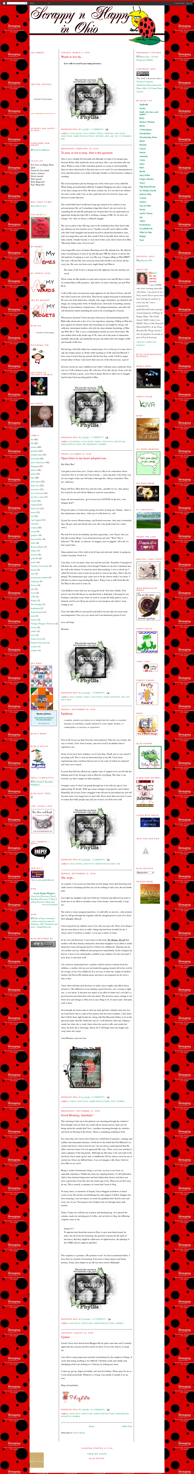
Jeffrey (34, 550)
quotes (33, 562)
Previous (39, 720)
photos (34, 470)
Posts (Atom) (79, 1432)
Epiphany (67, 713)
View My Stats (97, 1453)
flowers (34, 585)
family (33, 500)
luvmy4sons (145, 224)
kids (32, 477)
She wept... (68, 877)
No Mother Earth (147, 190)
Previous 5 (45, 899)
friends (34, 569)
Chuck (142, 148)
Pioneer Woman (147, 121)
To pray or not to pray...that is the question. (87, 153)
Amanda (143, 156)
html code (35, 508)
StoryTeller (144, 175)
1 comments (98, 860)
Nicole (142, 209)
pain (33, 588)
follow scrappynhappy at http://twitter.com (43, 113)
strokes (34, 619)
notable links (36, 454)
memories (35, 489)
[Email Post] (106, 129)
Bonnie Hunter (37, 546)
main (33, 615)
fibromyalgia (36, 604)
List (45, 718)
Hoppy (34, 600)
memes (34, 447)
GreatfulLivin (146, 228)
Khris (142, 140)
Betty (141, 118)
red (32, 516)
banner (34, 627)
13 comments (97, 1410)
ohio (33, 573)
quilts (33, 473)
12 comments (99, 1319)
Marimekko (145, 133)
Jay (141, 217)
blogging (35, 466)
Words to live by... (72, 57)
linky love (35, 485)
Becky (142, 125)
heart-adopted (37, 612)
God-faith (35, 458)
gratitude (34, 450)
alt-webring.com (43, 723)
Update (65, 1337)
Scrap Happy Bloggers (44, 893)
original (34, 504)
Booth (142, 171)
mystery (34, 554)
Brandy (143, 144)
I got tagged (36, 519)
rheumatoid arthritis (39, 577)
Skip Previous (38, 901)
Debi (141, 167)
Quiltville (143, 104)
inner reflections (38, 462)
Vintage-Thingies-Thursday (43, 623)
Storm (142, 152)
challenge (35, 581)
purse (33, 512)
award (33, 531)
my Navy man (37, 496)
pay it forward (37, 493)
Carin (142, 160)
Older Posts (127, 1426)
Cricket (142, 198)
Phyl (154, 273)
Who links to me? (38, 205)
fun (32, 439)
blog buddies (36, 539)
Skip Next (50, 901)
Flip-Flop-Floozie (147, 186)
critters (34, 631)
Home (91, 1426)
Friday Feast (36, 638)
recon (33, 592)
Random (48, 720)
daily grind (35, 481)
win (32, 523)
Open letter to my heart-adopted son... (84, 458)
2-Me (33, 596)
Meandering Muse (148, 137)
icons (33, 635)
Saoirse (142, 201)
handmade (35, 608)
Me (32, 443)
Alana (142, 220)
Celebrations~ (146, 129)
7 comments (98, 693)
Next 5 (54, 899)
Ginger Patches (146, 179)
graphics (34, 535)
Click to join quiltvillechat (42, 879)
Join (33, 896)
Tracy (142, 182)
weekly (34, 646)
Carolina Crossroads (40, 566)
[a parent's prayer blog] (145, 859)
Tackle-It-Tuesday (38, 642)
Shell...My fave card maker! (148, 113)
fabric (33, 542)
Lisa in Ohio (145, 205)
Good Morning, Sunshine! (77, 1115)
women (34, 527)
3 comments (97, 437)
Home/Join (38, 718)
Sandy (142, 108)
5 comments (97, 129)
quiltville (34, 558)
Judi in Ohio (145, 194)
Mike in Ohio (145, 232)
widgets (34, 650)
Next (50, 718)
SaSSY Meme (146, 213)
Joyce (142, 163)
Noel (141, 240)
